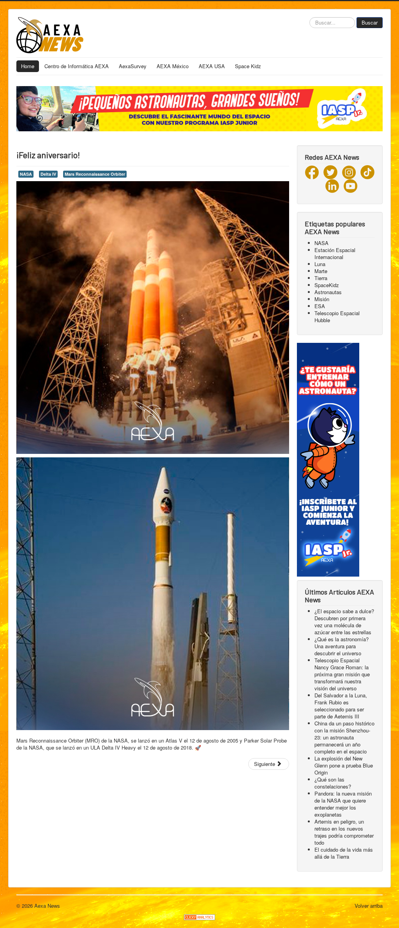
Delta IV (48, 174)
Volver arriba (369, 905)
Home (27, 66)
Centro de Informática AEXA (76, 66)
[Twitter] (330, 171)
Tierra (320, 278)
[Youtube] (350, 185)
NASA (26, 174)
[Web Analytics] (199, 916)
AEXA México (173, 66)
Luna (319, 264)
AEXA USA (212, 66)
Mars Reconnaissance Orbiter (95, 174)
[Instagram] (349, 171)
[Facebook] (312, 171)
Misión (321, 299)
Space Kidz (248, 66)
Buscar (370, 22)
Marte (320, 271)
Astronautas (328, 292)
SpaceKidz (326, 285)
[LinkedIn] (332, 185)
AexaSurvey (133, 66)
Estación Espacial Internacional (334, 253)
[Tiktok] (367, 171)
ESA (319, 306)
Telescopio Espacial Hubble (337, 316)
